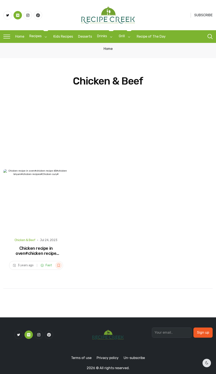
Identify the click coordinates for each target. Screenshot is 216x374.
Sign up (203, 332)
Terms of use (81, 358)
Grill (122, 36)
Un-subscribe (134, 358)
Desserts (85, 36)
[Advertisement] (108, 137)
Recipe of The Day (151, 36)
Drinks (102, 36)
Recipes (35, 36)
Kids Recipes (63, 36)
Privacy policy (108, 358)
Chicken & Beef (25, 240)
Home (19, 36)
